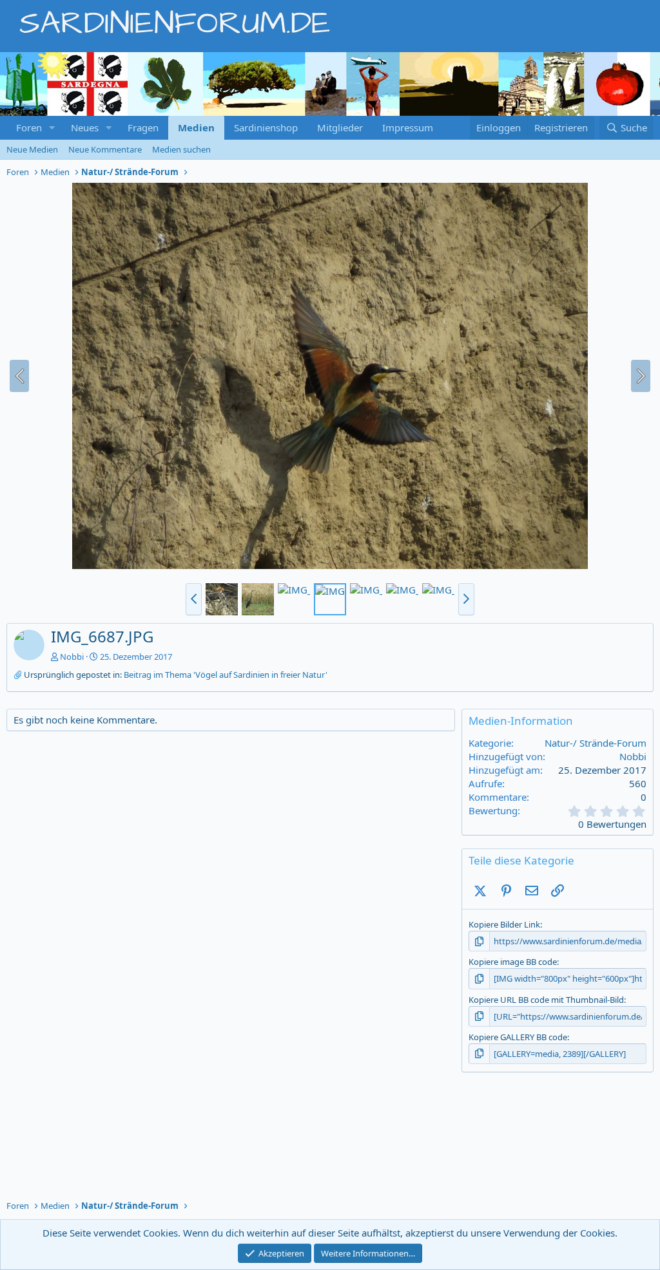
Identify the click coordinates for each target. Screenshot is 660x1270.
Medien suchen (181, 149)
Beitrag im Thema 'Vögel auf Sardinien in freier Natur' (225, 674)
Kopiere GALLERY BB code (518, 1037)
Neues (85, 127)
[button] (52, 128)
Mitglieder (340, 127)
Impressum (407, 127)
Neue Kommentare (105, 149)
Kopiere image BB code (513, 961)
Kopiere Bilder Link (504, 924)
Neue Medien (32, 149)
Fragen (143, 127)
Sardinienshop (266, 127)
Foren (29, 127)
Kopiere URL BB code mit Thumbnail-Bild (546, 999)
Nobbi (72, 656)
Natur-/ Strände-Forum (595, 742)
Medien (196, 127)
